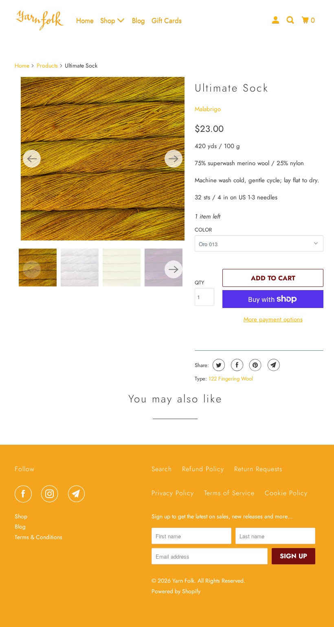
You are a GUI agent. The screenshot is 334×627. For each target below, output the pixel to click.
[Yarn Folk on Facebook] (25, 493)
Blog (138, 20)
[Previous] (32, 159)
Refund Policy (203, 469)
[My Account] (276, 20)
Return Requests (258, 469)
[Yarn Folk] (40, 20)
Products (47, 65)
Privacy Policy (173, 493)
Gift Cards (167, 20)
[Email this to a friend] (273, 365)
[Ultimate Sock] (103, 158)
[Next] (173, 159)
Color (203, 230)
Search (162, 469)
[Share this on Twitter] (218, 365)
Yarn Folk (183, 581)
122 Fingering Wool (231, 378)
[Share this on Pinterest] (254, 365)
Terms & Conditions (38, 537)
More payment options (273, 319)
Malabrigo (208, 109)
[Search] (291, 20)
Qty (199, 282)
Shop (108, 20)
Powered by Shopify (176, 591)
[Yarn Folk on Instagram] (51, 493)
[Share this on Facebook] (236, 365)
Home (85, 20)
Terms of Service (229, 493)
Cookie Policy (286, 493)
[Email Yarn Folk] (78, 493)
